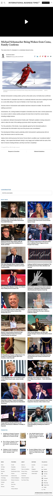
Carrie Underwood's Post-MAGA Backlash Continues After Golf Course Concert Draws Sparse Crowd (39, 220)
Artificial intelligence (15, 477)
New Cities (13, 484)
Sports (2, 484)
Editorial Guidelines (39, 151)
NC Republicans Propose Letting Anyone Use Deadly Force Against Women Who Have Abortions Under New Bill (13, 356)
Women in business (15, 480)
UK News (3, 467)
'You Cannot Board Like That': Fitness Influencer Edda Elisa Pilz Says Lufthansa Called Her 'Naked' (38, 311)
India (33, 467)
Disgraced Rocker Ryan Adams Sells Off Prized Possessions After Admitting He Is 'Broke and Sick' (11, 243)
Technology (3, 477)
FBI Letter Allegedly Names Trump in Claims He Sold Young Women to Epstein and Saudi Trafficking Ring (12, 266)
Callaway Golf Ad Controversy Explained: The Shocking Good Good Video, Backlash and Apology (39, 266)
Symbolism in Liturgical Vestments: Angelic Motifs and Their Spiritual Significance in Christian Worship (11, 435)
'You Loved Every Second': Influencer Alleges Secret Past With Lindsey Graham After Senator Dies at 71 (13, 311)
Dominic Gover (11, 54)
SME (2, 473)
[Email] (48, 56)
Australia (33, 464)
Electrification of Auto (15, 471)
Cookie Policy (24, 473)
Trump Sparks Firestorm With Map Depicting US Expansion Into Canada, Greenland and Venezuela (39, 356)
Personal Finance (4, 475)
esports (12, 482)
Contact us (23, 467)
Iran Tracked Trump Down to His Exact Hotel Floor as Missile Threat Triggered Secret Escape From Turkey (39, 243)
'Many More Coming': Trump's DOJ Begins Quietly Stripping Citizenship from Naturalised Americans (13, 402)
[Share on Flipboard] (43, 56)
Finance (12, 473)
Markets (2, 469)
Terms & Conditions (25, 469)
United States (34, 473)
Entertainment (4, 480)
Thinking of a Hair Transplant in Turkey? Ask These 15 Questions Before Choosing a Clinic (10, 451)
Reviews (2, 486)
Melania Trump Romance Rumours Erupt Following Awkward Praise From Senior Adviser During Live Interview (11, 334)
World (2, 464)
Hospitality (13, 467)
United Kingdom (35, 471)
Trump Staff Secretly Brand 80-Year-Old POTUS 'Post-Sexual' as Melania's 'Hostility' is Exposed (13, 424)
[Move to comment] (50, 56)
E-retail (12, 464)
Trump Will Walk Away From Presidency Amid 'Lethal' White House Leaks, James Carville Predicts (13, 379)
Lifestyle (2, 482)
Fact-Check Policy (25, 480)
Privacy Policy (24, 471)
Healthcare (13, 469)
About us (23, 464)
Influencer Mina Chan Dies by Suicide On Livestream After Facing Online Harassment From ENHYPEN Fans (12, 220)
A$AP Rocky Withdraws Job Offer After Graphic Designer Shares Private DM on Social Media (40, 334)
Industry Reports (14, 488)
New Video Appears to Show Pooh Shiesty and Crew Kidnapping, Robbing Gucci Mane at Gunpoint (40, 424)
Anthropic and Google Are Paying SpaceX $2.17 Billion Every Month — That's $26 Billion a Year (39, 379)
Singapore (34, 469)
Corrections (23, 475)
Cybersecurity (14, 475)
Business (3, 471)
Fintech (12, 486)
